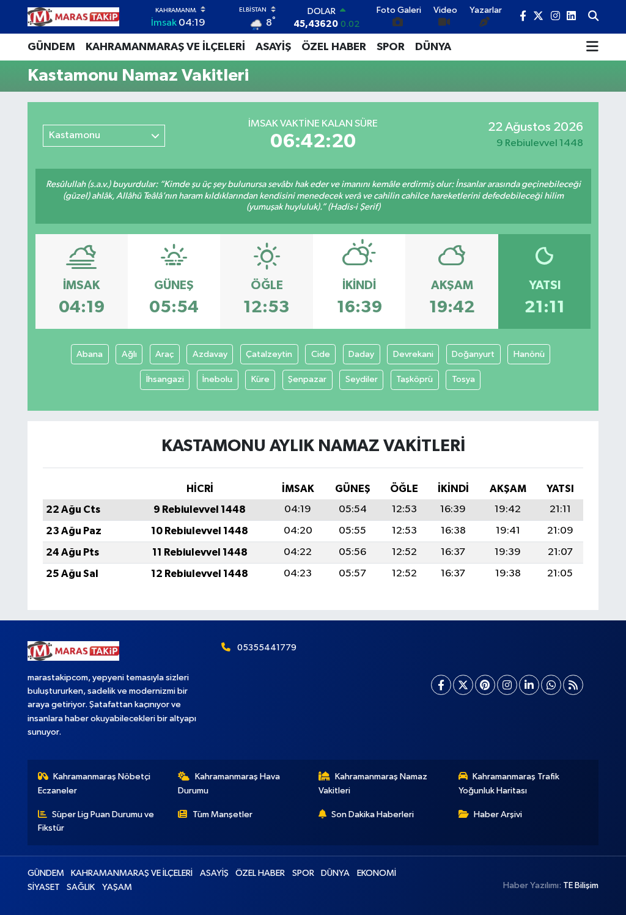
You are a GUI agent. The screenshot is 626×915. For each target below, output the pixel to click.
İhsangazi (165, 379)
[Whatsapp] (551, 685)
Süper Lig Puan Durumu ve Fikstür (96, 821)
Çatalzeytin (269, 354)
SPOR (391, 47)
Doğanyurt (473, 354)
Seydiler (361, 379)
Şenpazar (307, 379)
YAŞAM (117, 887)
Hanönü (529, 354)
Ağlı (129, 354)
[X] (463, 685)
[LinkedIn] (529, 685)
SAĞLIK (81, 887)
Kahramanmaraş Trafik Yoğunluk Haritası (509, 783)
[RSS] (573, 685)
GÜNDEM (51, 47)
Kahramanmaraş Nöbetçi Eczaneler (94, 783)
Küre (260, 379)
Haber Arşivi (498, 814)
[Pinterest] (485, 685)
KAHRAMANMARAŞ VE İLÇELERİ (165, 47)
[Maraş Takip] (73, 17)
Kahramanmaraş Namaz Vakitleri (373, 783)
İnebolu (217, 379)
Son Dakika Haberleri (372, 814)
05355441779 (266, 647)
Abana (89, 354)
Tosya (463, 379)
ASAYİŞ (273, 47)
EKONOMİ (376, 873)
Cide (320, 354)
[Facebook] (441, 685)
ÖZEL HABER (333, 47)
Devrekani (413, 354)
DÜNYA (433, 47)
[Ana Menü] (592, 47)
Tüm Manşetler (222, 814)
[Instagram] (507, 685)
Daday (361, 354)
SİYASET (44, 887)
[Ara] (593, 17)
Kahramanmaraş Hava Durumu (229, 783)
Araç (164, 354)
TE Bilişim (580, 885)
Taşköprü (414, 379)
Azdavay (210, 354)
